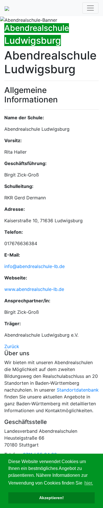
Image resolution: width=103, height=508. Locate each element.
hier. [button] (88, 483)
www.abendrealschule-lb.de (34, 289)
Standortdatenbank (78, 390)
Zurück (11, 346)
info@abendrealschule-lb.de (34, 266)
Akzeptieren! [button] (51, 497)
